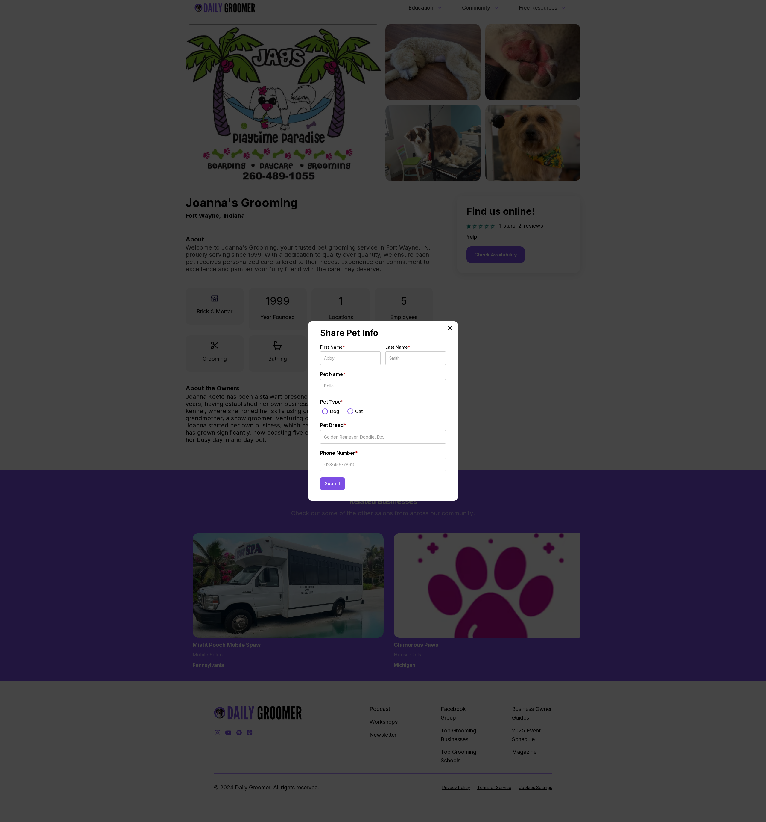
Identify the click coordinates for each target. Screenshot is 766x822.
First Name (332, 347)
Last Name (397, 347)
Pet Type (332, 402)
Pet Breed (333, 425)
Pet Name (333, 374)
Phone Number (339, 453)
